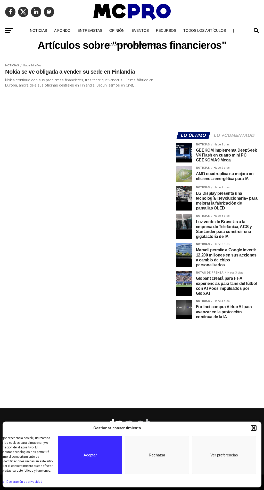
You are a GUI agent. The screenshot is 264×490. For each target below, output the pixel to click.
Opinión (117, 30)
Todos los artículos (204, 30)
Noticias (38, 30)
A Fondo (62, 30)
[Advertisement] (217, 92)
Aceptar (90, 455)
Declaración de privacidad (24, 482)
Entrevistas (90, 30)
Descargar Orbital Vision (132, 44)
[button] (253, 428)
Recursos (166, 30)
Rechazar (157, 455)
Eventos (140, 30)
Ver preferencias (224, 455)
